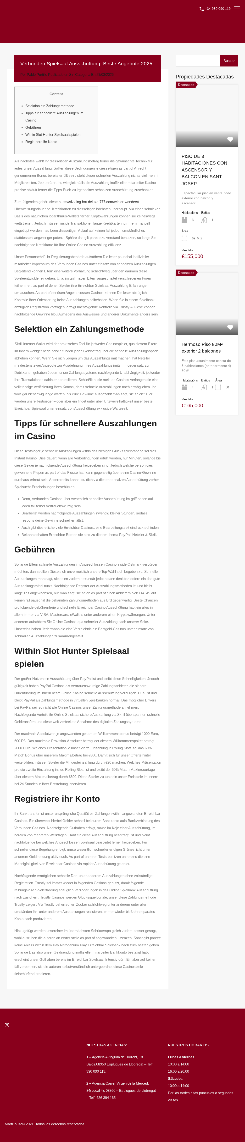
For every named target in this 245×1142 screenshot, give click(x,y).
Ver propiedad (206, 134)
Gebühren (33, 127)
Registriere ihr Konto (41, 142)
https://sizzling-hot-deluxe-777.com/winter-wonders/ (99, 202)
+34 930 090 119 (218, 9)
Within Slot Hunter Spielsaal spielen (52, 134)
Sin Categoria (79, 74)
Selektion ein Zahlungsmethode (49, 106)
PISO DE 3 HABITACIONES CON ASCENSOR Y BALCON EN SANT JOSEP (204, 170)
